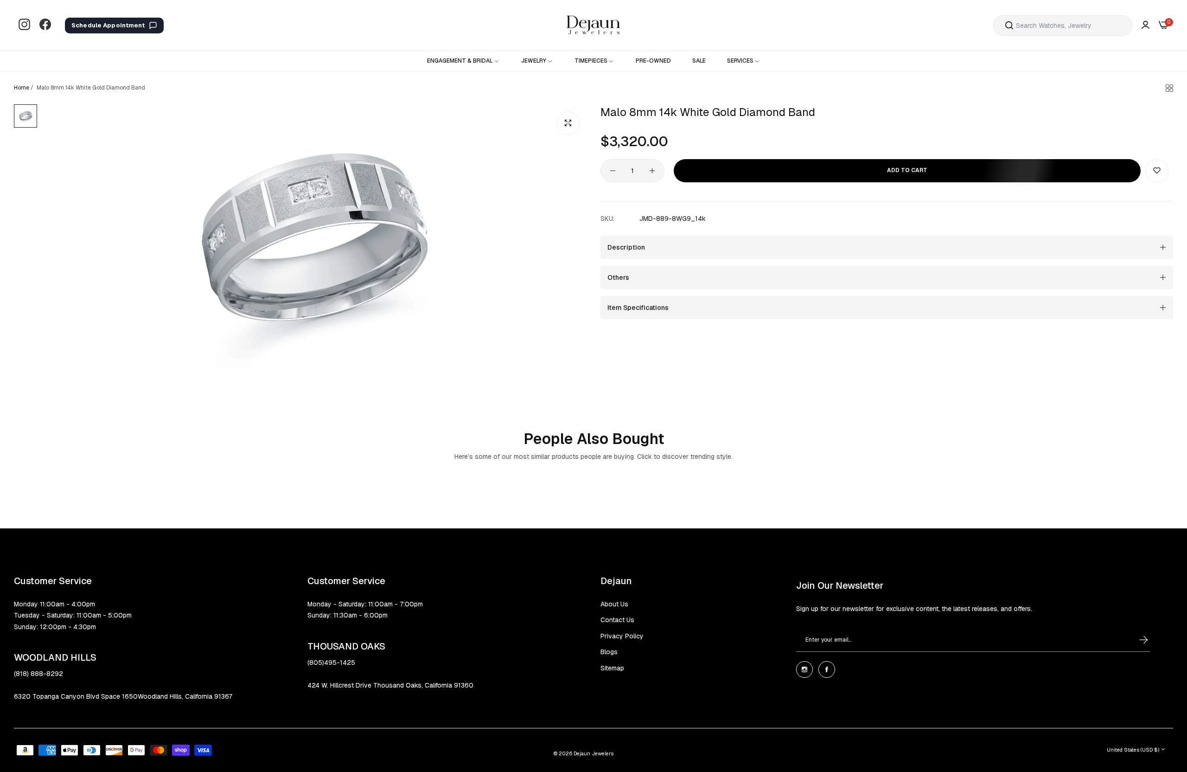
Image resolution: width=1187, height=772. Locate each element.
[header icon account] (1145, 25)
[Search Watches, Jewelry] (1009, 25)
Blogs (609, 652)
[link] (463, 61)
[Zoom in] (568, 123)
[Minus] (613, 171)
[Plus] (652, 171)
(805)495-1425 (331, 662)
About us (614, 604)
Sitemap (612, 668)
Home (21, 87)
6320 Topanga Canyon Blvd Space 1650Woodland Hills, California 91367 (123, 696)
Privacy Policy (622, 636)
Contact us (617, 620)
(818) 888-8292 (38, 673)
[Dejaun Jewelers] (593, 25)
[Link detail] (24, 25)
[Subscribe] (1134, 639)
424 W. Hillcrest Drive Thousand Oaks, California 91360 (390, 685)
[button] (1156, 170)
